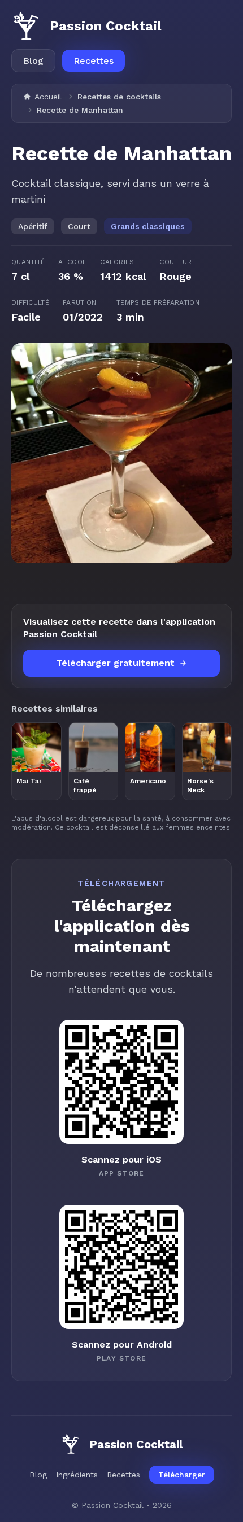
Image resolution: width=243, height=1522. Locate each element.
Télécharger (181, 1474)
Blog (33, 60)
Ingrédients (77, 1474)
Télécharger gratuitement (116, 662)
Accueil (48, 96)
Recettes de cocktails (119, 96)
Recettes (93, 60)
